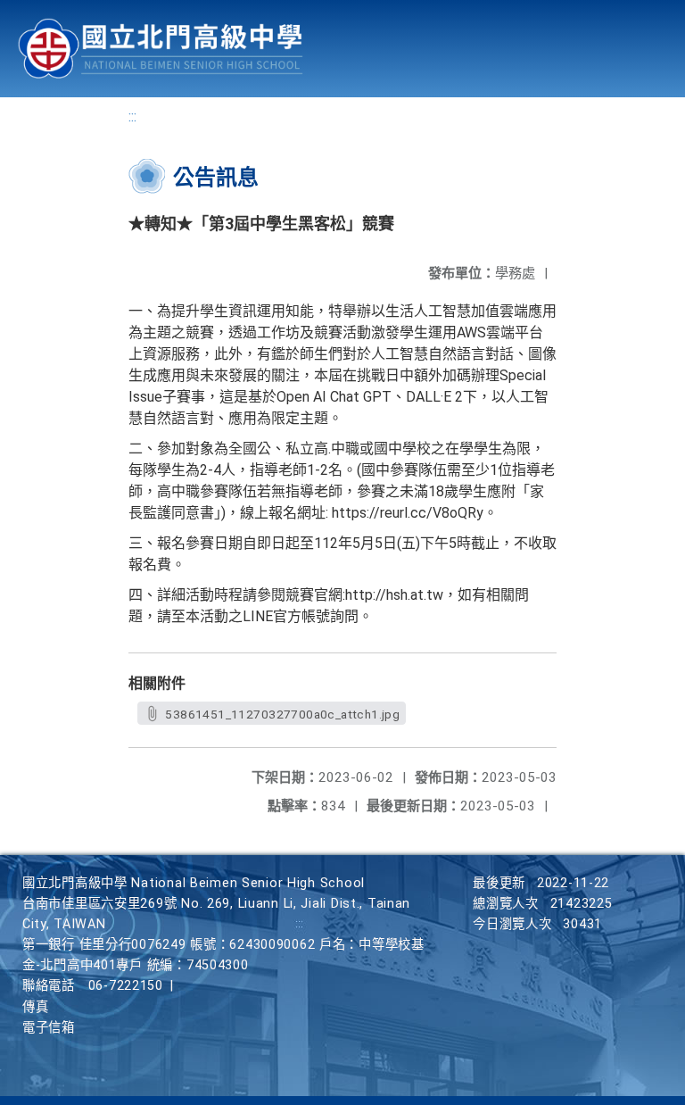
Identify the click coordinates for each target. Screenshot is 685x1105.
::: (132, 116)
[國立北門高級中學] (160, 48)
